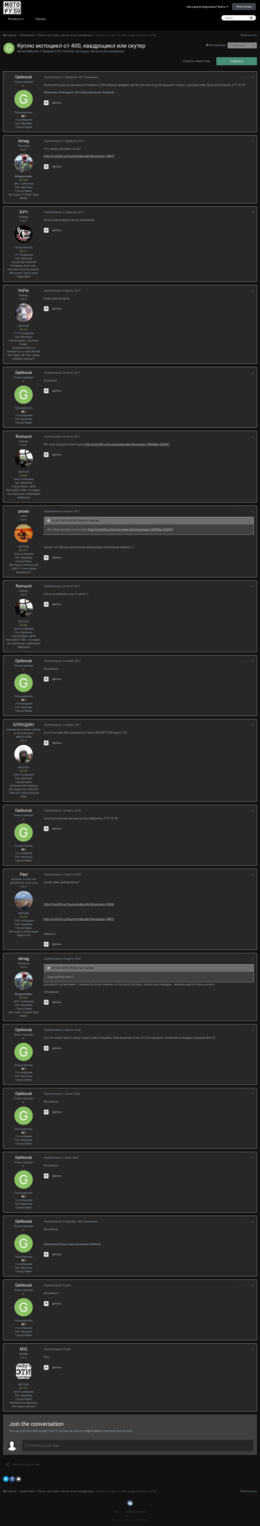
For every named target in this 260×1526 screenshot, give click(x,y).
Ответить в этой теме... (44, 1445)
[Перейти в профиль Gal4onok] (8, 48)
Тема (116, 1511)
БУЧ (24, 212)
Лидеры (40, 18)
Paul (23, 874)
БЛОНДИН (23, 724)
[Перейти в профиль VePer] (23, 312)
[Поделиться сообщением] (252, 77)
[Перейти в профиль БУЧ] (23, 234)
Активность (16, 18)
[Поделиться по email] (18, 1479)
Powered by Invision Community (130, 1520)
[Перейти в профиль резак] (23, 533)
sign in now (93, 1431)
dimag (23, 140)
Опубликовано (64, 77)
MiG (23, 1349)
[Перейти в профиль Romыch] (23, 458)
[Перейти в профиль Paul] (23, 900)
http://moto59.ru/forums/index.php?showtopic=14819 (79, 156)
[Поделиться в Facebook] (12, 1479)
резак (23, 511)
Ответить (236, 61)
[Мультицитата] (46, 102)
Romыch (24, 436)
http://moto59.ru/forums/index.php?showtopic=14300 (79, 904)
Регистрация (244, 6)
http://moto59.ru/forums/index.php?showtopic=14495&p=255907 (127, 444)
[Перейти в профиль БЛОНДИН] (23, 754)
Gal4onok (32, 51)
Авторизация (217, 45)
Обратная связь (136, 1511)
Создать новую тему (196, 61)
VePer (23, 290)
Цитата (56, 102)
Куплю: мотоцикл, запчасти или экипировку (95, 51)
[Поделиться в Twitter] (6, 1479)
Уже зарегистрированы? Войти (206, 6)
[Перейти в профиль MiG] (23, 1371)
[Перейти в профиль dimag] (23, 163)
